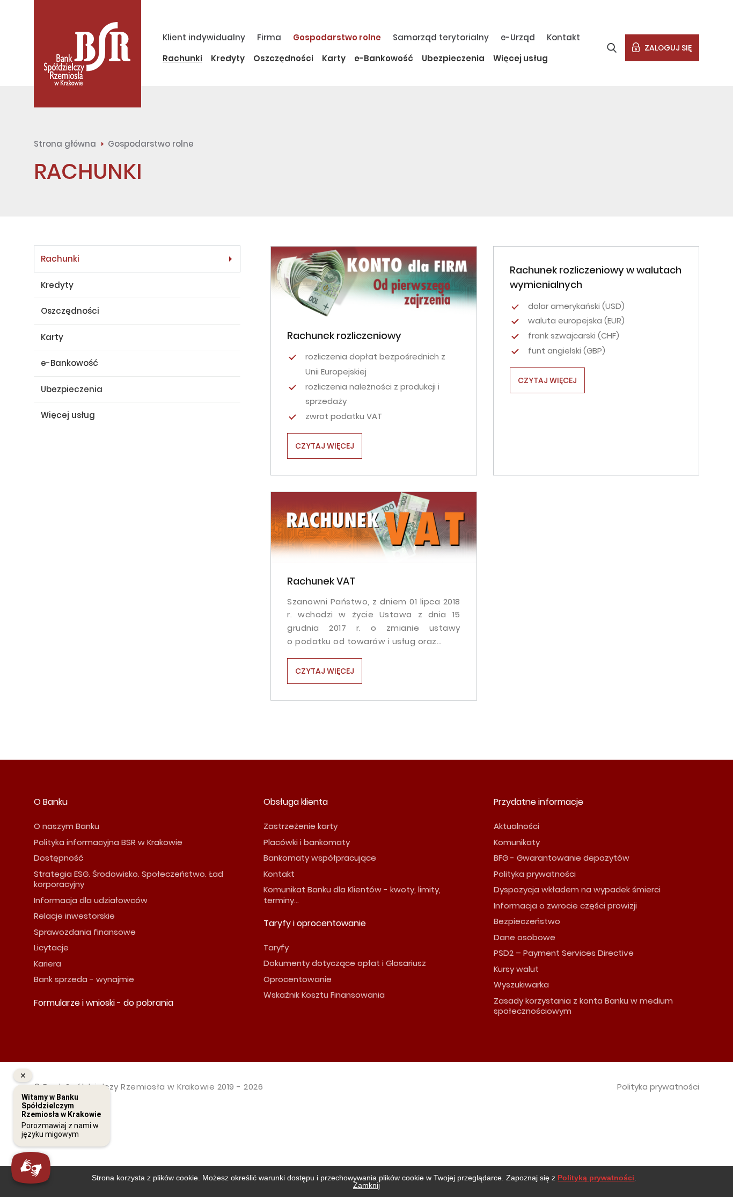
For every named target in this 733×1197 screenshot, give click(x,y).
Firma (269, 37)
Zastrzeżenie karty (300, 826)
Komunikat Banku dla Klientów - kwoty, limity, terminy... (352, 895)
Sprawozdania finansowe (85, 932)
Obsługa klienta (295, 802)
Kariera (47, 963)
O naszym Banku (66, 826)
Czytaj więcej (324, 446)
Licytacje (51, 947)
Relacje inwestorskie (74, 915)
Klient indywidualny (204, 37)
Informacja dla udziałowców (91, 900)
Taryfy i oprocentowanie (314, 923)
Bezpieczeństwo (527, 921)
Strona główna (65, 143)
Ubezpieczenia (453, 58)
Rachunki (182, 58)
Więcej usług (520, 58)
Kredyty (228, 58)
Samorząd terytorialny (441, 37)
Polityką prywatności (596, 1177)
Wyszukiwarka (521, 984)
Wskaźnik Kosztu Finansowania (324, 994)
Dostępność (58, 857)
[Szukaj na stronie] (611, 47)
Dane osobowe (524, 937)
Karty (334, 58)
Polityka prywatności (535, 873)
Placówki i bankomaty (306, 842)
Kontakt (563, 37)
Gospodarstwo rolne (337, 37)
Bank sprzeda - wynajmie (84, 979)
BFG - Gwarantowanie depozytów (561, 857)
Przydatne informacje (538, 802)
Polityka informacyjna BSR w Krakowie (108, 842)
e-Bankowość (383, 58)
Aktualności (516, 826)
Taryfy (276, 947)
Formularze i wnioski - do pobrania (103, 1003)
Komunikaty (517, 842)
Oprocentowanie (297, 979)
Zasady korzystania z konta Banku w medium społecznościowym (583, 1006)
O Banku (51, 802)
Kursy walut (516, 969)
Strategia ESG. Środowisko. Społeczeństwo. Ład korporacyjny (128, 879)
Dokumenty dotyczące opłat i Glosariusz (344, 963)
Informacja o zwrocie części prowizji (565, 905)
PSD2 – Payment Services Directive (564, 952)
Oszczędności (283, 58)
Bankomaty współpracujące (319, 857)
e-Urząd (518, 37)
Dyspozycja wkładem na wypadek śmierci (577, 889)
